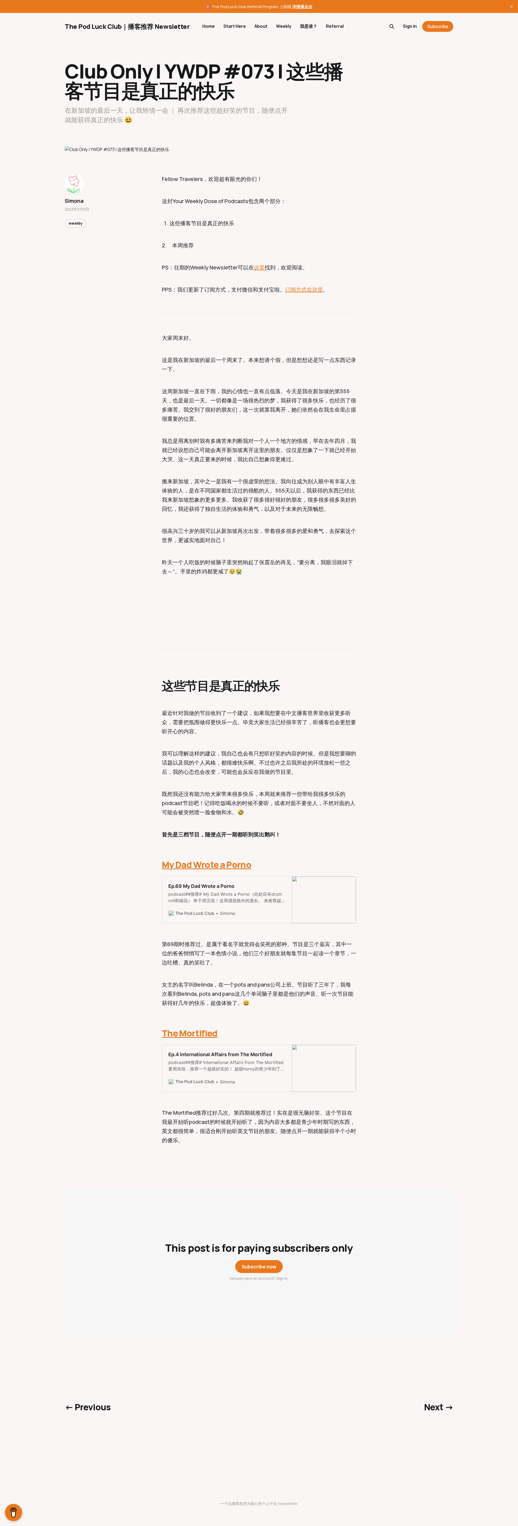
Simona (74, 200)
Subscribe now (259, 1266)
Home (208, 26)
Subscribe (437, 26)
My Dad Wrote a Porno (206, 865)
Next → (438, 1407)
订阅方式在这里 (304, 289)
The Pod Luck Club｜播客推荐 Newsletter (127, 26)
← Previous (88, 1407)
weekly (75, 223)
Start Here (234, 26)
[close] (511, 6)
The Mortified (189, 1033)
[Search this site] (392, 26)
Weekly (283, 26)
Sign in (410, 26)
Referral (335, 26)
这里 (259, 267)
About (260, 26)
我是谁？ (308, 26)
